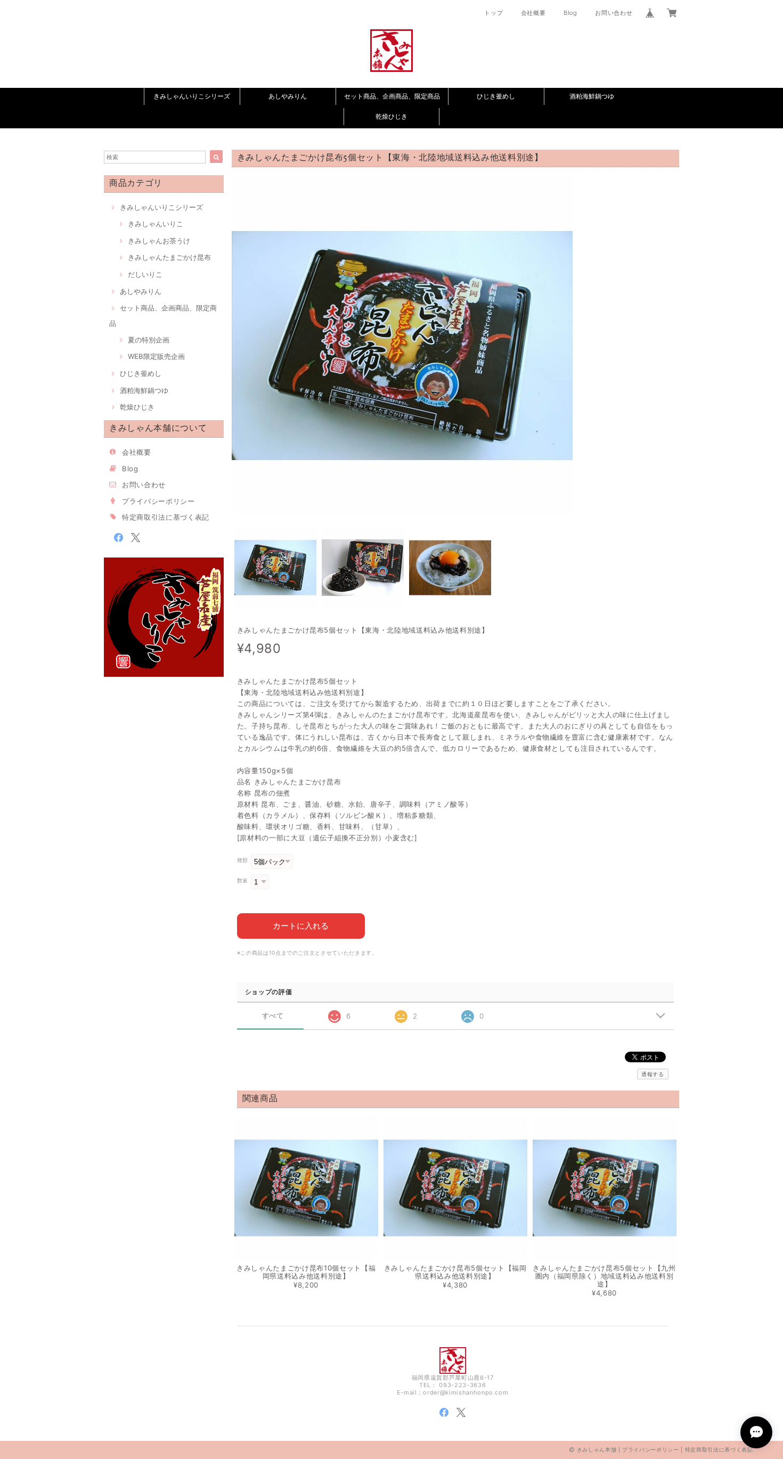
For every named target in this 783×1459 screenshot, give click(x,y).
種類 (242, 860)
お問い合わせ (613, 13)
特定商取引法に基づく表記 (165, 517)
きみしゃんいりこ (155, 223)
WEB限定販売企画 (156, 356)
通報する (652, 1074)
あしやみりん (287, 96)
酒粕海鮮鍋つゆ (591, 96)
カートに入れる (301, 926)
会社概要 (533, 13)
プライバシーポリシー (158, 501)
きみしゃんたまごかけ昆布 (169, 257)
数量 (242, 880)
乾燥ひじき (391, 116)
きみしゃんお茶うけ (159, 240)
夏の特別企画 (148, 339)
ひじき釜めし (496, 96)
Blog (570, 13)
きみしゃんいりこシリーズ (191, 96)
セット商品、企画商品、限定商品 (392, 96)
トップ (493, 13)
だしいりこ (145, 274)
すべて (273, 1015)
